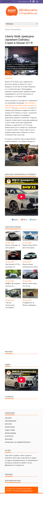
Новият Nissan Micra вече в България (29, 246)
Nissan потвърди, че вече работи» (13, 246)
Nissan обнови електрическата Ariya (30, 265)
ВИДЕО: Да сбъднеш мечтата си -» (13, 285)
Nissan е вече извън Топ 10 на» (29, 285)
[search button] (37, 1)
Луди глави (10, 430)
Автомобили (16, 29)
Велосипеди (10, 433)
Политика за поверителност (18, 442)
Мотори (8, 424)
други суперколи (21, 108)
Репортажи (10, 427)
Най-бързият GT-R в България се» (13, 265)
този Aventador (30, 103)
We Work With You (27, 491)
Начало (7, 29)
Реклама (9, 439)
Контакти (9, 436)
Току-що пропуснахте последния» (10, 305)
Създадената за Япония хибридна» (29, 304)
